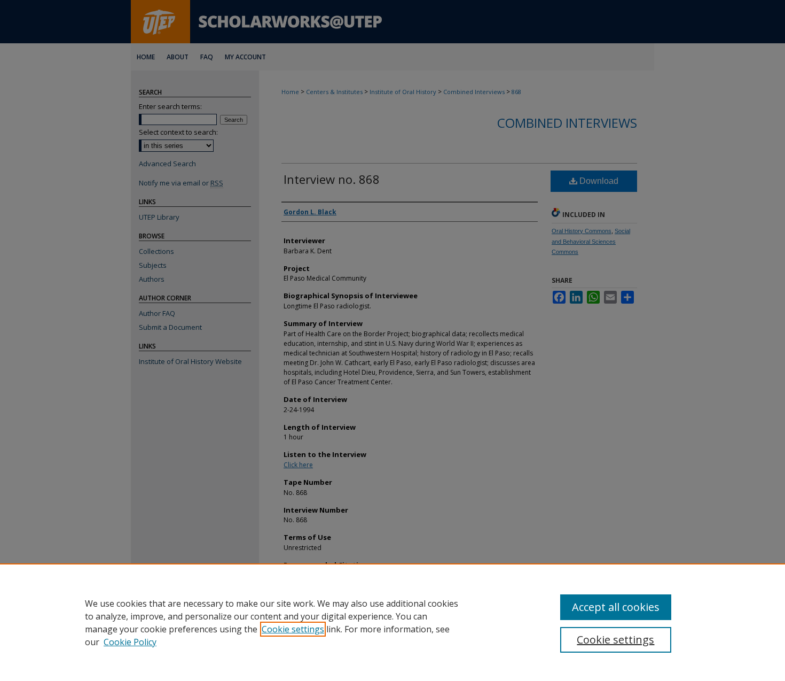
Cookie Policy (130, 642)
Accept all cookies (616, 607)
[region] (392, 622)
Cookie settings (293, 629)
